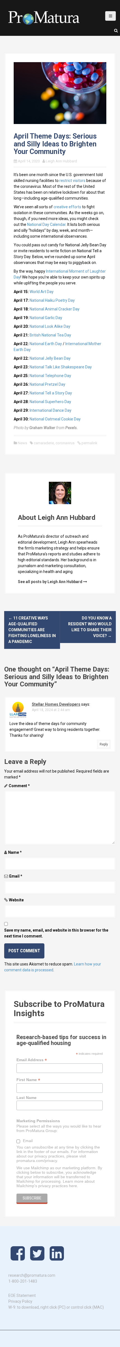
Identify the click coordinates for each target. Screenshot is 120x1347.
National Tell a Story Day (51, 393)
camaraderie (44, 443)
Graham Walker (42, 427)
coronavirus (65, 443)
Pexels (71, 427)
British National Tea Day (50, 335)
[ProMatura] (44, 17)
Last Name (26, 1097)
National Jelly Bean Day (50, 358)
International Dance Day (50, 410)
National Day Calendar (46, 224)
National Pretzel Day (47, 384)
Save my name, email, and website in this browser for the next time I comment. (56, 933)
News (22, 443)
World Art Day (42, 291)
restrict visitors (72, 180)
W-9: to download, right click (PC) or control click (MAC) (56, 1307)
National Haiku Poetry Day (52, 300)
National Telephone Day (50, 375)
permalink (89, 443)
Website (16, 900)
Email (15, 876)
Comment (19, 786)
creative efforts (67, 207)
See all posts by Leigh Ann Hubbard (50, 581)
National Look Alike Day (50, 326)
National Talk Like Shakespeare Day (61, 367)
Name (15, 852)
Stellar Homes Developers (56, 704)
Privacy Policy (20, 1301)
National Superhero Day (50, 401)
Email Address (31, 1060)
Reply (104, 744)
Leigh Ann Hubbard (61, 161)
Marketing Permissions (38, 1121)
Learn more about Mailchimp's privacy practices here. (55, 1183)
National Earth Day (46, 344)
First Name (28, 1079)
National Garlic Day (46, 317)
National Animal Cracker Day (55, 309)
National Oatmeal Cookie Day (55, 419)
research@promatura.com (31, 1275)
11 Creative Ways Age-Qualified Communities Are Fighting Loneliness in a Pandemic (32, 630)
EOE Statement (22, 1295)
